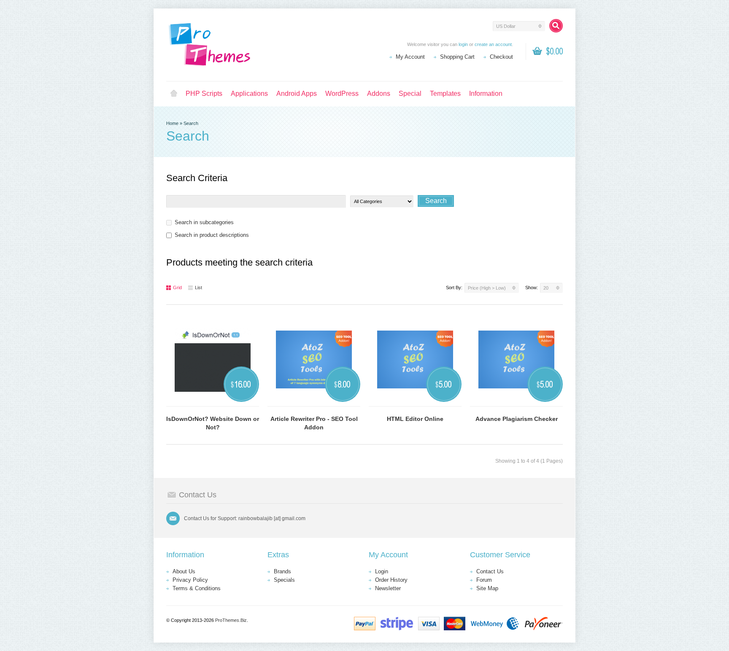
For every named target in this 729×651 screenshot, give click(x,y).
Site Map (487, 588)
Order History (391, 580)
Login (381, 571)
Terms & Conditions (197, 588)
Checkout (501, 57)
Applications (249, 93)
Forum (484, 580)
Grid (177, 287)
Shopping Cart (457, 57)
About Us (184, 571)
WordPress (342, 93)
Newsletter (388, 588)
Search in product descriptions (212, 235)
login (463, 44)
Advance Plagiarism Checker (516, 418)
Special (410, 93)
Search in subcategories (204, 222)
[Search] (556, 26)
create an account (493, 44)
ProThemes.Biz (231, 620)
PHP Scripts (204, 93)
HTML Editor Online (415, 418)
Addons (378, 93)
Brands (282, 571)
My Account (410, 57)
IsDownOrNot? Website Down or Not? (212, 423)
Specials (284, 580)
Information (485, 93)
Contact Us (490, 571)
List (198, 287)
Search (191, 123)
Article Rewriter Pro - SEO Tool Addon (314, 423)
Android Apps (296, 93)
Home (173, 93)
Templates (445, 93)
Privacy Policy (190, 580)
